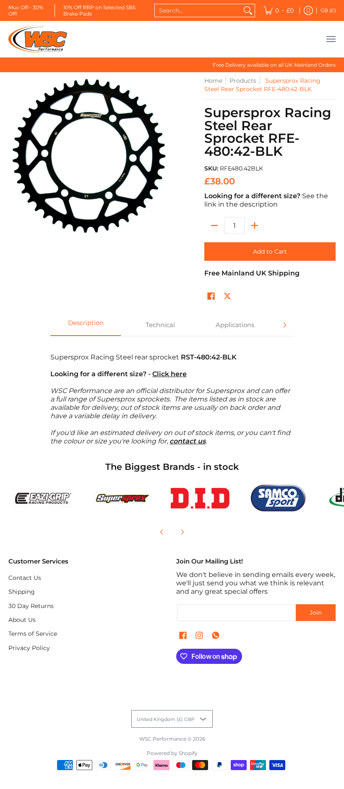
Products (242, 80)
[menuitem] (278, 10)
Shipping (21, 591)
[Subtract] (214, 225)
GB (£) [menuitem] (328, 10)
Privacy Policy (29, 648)
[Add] (255, 225)
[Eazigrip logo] (43, 498)
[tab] (85, 325)
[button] (211, 296)
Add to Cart (270, 251)
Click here (169, 374)
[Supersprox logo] (122, 498)
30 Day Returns (31, 606)
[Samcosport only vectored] (278, 498)
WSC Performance (162, 739)
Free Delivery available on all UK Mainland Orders (274, 65)
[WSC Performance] (37, 39)
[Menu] (331, 39)
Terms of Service (32, 633)
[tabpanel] (172, 395)
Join (316, 612)
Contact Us (24, 578)
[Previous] (162, 532)
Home (213, 80)
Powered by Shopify (172, 753)
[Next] (284, 325)
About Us (22, 620)
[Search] (248, 10)
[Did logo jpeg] (200, 498)
